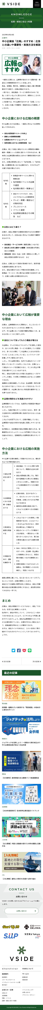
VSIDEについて (27, 968)
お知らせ (4, 993)
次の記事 (36, 661)
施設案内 (4, 977)
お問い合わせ (21, 911)
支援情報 (4, 995)
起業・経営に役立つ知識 (9, 1001)
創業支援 (25, 977)
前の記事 (7, 661)
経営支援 (25, 980)
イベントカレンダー (28, 990)
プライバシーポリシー (28, 995)
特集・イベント (6, 998)
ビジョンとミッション (10, 968)
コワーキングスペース (8, 980)
